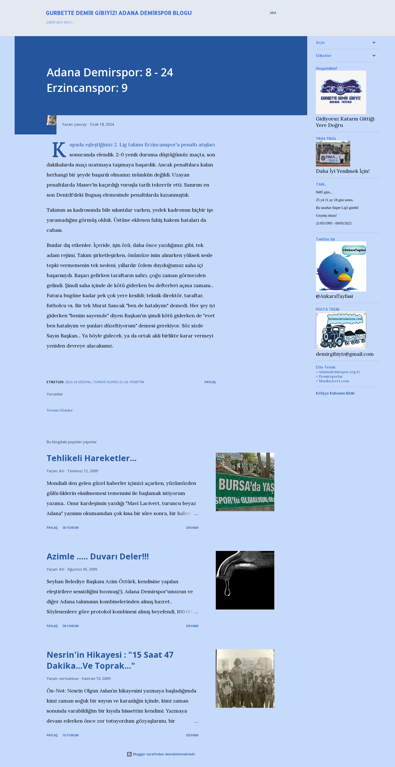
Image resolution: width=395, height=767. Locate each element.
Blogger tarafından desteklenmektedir (163, 754)
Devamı (192, 527)
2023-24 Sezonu (78, 382)
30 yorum (70, 527)
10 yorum (70, 735)
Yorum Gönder (60, 410)
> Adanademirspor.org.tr (338, 371)
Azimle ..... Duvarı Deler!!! (98, 556)
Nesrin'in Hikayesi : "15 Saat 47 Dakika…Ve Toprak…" (110, 660)
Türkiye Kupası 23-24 (110, 382)
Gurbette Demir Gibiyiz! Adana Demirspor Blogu (119, 12)
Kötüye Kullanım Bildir (335, 393)
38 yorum (70, 626)
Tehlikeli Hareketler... (92, 458)
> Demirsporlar (329, 376)
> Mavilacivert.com (332, 381)
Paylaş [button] (210, 382)
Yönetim (136, 382)
